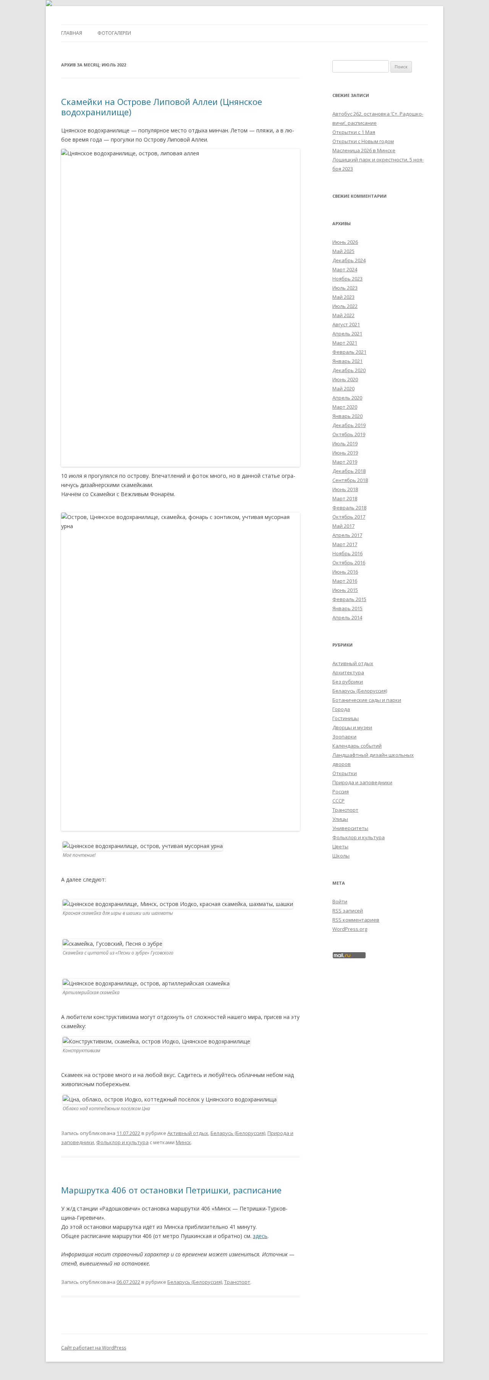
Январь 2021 (347, 361)
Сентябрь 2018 (350, 480)
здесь (260, 1236)
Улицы (340, 819)
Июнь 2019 (345, 452)
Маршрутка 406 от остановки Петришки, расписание (171, 1190)
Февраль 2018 (349, 507)
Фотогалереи (114, 33)
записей (347, 910)
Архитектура (348, 672)
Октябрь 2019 (348, 434)
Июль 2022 (345, 306)
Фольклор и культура (122, 1142)
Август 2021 (346, 324)
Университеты (350, 828)
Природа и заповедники (362, 782)
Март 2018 (344, 498)
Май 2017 (343, 525)
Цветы (340, 846)
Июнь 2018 (345, 489)
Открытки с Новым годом (363, 141)
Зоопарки (344, 736)
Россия (340, 791)
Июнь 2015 (345, 590)
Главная (71, 33)
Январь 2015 (347, 608)
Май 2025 (343, 251)
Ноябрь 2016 (347, 553)
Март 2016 (344, 580)
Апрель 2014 (347, 617)
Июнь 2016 (345, 571)
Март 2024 (344, 269)
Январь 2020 (347, 416)
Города (341, 709)
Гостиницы (345, 718)
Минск (183, 1142)
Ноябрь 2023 (347, 278)
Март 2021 (344, 342)
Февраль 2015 (349, 599)
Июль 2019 (345, 443)
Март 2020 (344, 406)
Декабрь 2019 (349, 425)
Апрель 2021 (347, 333)
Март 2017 (344, 544)
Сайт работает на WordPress (93, 1348)
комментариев (355, 919)
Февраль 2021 (349, 351)
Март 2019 (344, 461)
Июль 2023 (345, 287)
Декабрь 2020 (349, 370)
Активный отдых (187, 1133)
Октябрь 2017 (348, 516)
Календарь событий (357, 745)
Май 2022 (343, 315)
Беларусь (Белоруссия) (237, 1133)
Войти (339, 901)
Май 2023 (343, 296)
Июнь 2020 (345, 379)
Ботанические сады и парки (366, 699)
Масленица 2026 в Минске (363, 150)
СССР (338, 800)
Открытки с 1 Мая (353, 132)
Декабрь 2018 (349, 471)
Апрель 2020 (347, 397)
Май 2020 (343, 388)
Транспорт (237, 1281)
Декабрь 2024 (349, 260)
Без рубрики (347, 681)
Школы (341, 855)
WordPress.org (349, 928)
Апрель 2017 (347, 535)
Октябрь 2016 (348, 562)
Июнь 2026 (345, 242)
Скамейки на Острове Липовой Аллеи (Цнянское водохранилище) (161, 106)
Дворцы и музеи (352, 727)
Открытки (344, 773)
